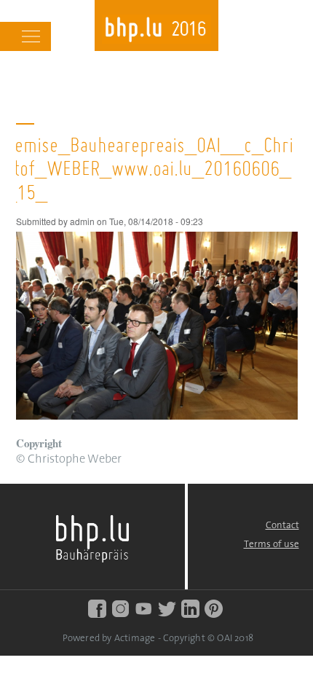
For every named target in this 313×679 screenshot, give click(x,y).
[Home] (156, 31)
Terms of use (271, 544)
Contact (282, 525)
